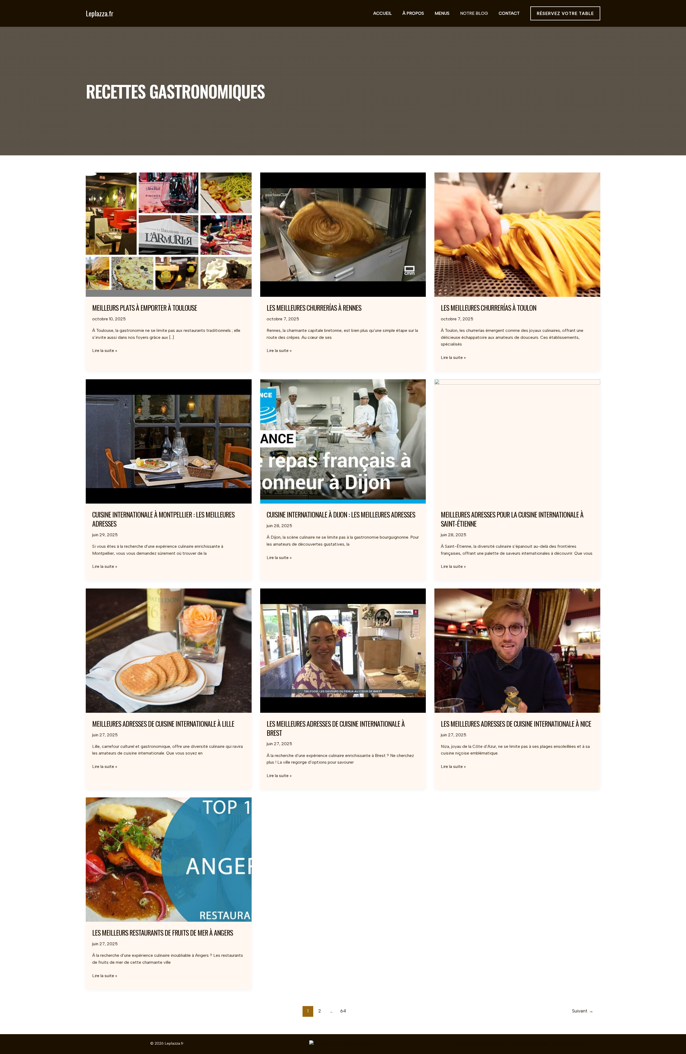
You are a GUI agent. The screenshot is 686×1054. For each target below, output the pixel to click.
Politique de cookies (529, 1043)
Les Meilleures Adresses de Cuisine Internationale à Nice (516, 723)
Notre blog (474, 13)
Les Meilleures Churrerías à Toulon (488, 307)
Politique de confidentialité (478, 1043)
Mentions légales (569, 1043)
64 (343, 1011)
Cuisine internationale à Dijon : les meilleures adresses (341, 514)
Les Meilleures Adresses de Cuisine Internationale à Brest (336, 728)
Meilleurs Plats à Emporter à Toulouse (144, 307)
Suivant (582, 1011)
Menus (442, 13)
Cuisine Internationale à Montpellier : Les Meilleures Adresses (163, 519)
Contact (509, 13)
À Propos (413, 13)
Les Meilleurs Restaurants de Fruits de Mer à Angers (162, 932)
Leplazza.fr (99, 13)
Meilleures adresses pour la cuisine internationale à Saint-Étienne (512, 519)
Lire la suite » (104, 351)
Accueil (382, 13)
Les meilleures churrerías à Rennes (314, 307)
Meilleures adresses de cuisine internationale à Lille (163, 723)
